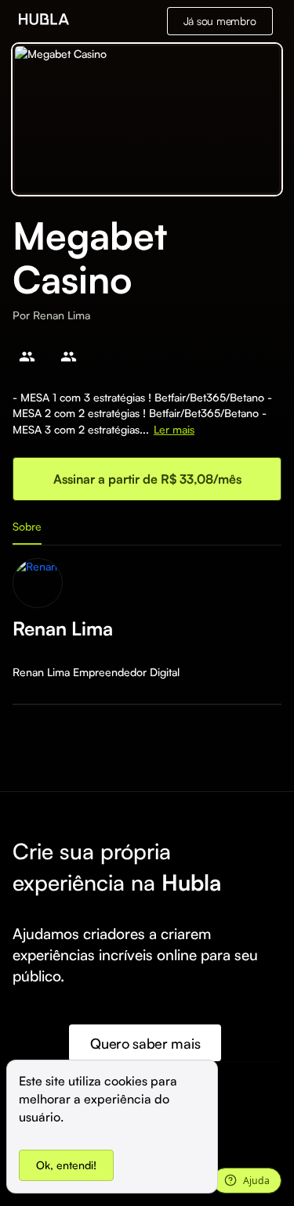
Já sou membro (219, 20)
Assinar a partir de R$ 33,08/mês (147, 479)
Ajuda (256, 1180)
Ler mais (174, 429)
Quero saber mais (145, 1043)
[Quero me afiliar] (27, 356)
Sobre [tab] (27, 526)
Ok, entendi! (66, 1165)
